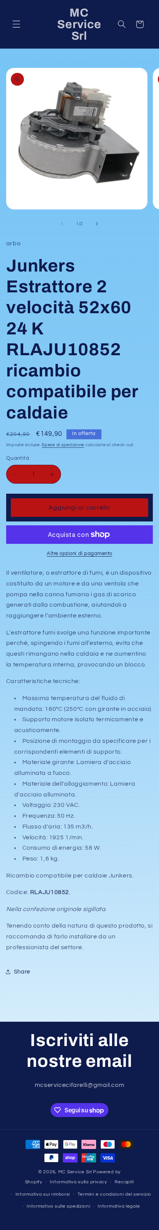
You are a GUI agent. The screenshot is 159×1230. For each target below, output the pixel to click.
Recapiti (124, 1182)
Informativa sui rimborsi (42, 1194)
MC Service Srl (75, 1172)
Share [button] (22, 972)
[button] (16, 24)
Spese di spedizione (63, 445)
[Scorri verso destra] (96, 223)
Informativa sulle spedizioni (58, 1206)
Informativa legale (119, 1206)
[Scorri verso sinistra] (62, 223)
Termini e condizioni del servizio (114, 1194)
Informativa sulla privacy (78, 1182)
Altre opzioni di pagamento (79, 553)
